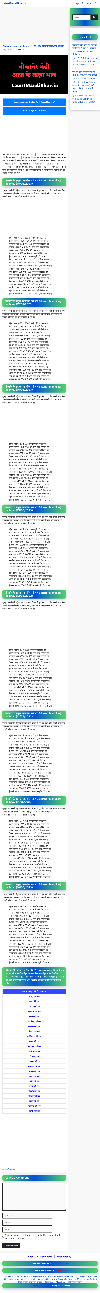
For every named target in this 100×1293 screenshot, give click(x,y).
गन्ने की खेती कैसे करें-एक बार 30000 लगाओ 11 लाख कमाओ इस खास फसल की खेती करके (84, 75)
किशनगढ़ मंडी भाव (34, 1106)
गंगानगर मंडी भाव (34, 1006)
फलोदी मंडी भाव (34, 1111)
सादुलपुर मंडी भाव (34, 1066)
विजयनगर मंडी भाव (34, 1046)
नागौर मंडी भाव (34, 1081)
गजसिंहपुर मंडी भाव (34, 1021)
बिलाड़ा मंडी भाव (34, 1096)
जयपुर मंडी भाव (34, 1001)
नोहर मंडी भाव (34, 1056)
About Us (33, 1256)
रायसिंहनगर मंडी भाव (34, 1036)
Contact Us (46, 1256)
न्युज (77, 3)
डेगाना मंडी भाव (34, 1086)
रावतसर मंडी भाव (34, 1051)
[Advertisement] (34, 25)
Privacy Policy (63, 1256)
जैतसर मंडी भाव (34, 1031)
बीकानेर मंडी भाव (34, 1091)
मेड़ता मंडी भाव (34, 1076)
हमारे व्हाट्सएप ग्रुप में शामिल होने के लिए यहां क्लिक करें (34, 102)
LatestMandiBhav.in (14, 3)
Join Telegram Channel (34, 110)
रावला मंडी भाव (34, 1041)
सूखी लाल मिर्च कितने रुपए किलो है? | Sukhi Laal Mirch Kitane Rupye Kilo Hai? (84, 98)
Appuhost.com (61, 1270)
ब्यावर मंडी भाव (34, 1101)
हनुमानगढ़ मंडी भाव (34, 1011)
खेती (83, 3)
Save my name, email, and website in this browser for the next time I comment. (33, 1237)
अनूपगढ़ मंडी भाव (34, 1026)
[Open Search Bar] (95, 3)
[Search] (94, 17)
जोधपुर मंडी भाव (34, 996)
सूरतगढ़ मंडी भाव (34, 1071)
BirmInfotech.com (60, 1263)
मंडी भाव (89, 3)
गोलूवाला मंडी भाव (34, 1061)
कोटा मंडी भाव (34, 1016)
